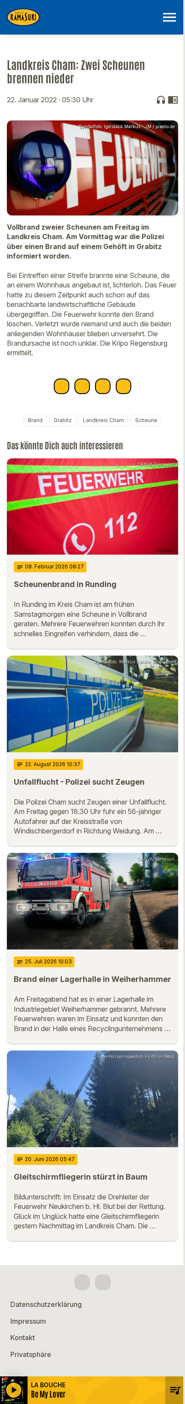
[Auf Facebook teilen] (61, 386)
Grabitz (63, 420)
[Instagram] (103, 1282)
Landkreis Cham (103, 420)
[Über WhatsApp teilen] (103, 386)
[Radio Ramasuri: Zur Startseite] (82, 17)
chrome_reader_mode (173, 100)
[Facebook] (82, 1282)
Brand (35, 420)
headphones (161, 100)
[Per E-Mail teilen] (123, 386)
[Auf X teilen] (82, 386)
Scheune (146, 420)
